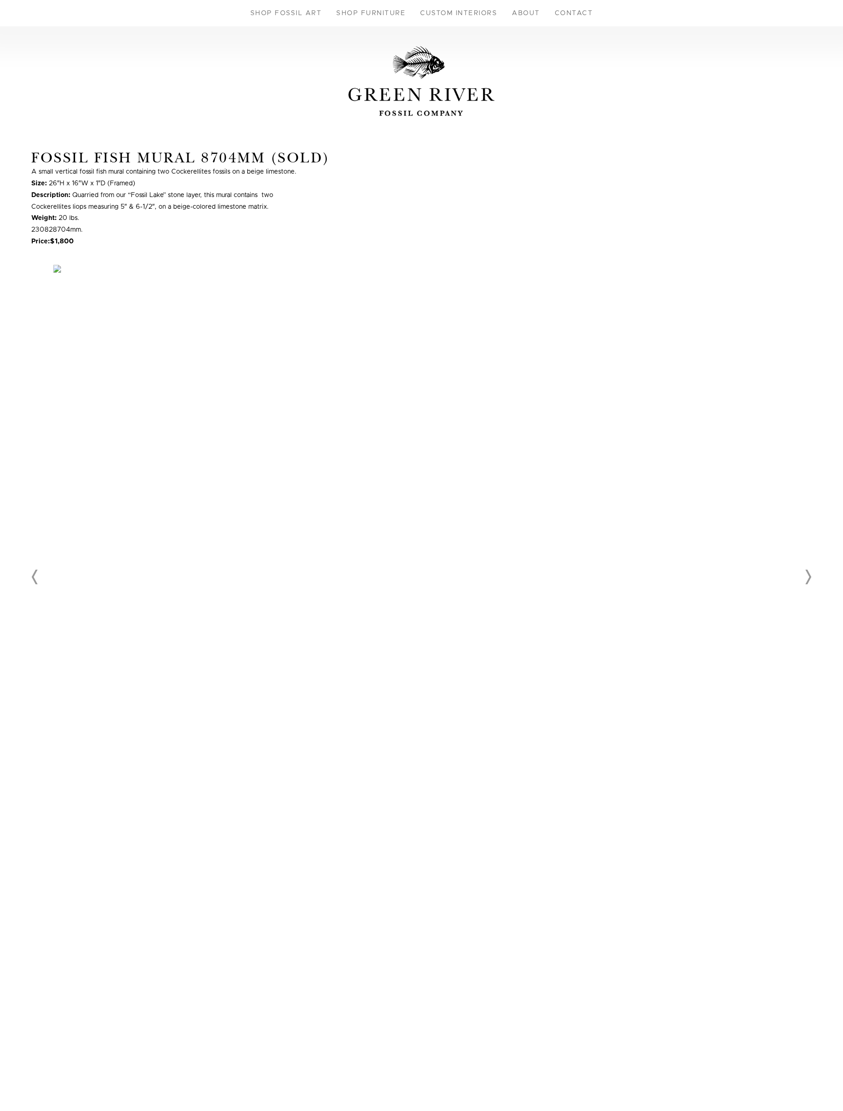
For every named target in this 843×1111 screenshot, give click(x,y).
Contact (574, 13)
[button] (35, 577)
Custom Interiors (458, 13)
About (526, 13)
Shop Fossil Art (286, 13)
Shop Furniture (370, 13)
